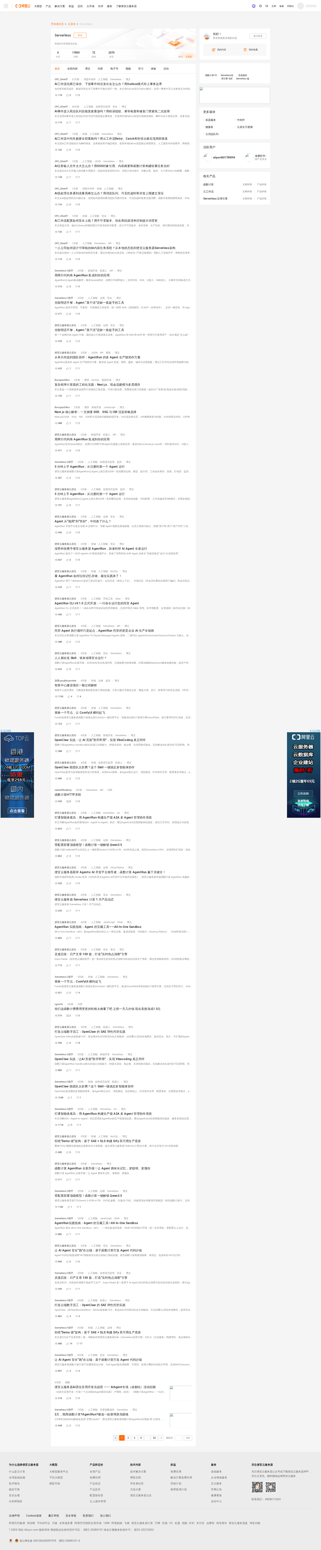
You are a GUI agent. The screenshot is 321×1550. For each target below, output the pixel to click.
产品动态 (95, 1483)
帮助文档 (135, 1477)
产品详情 (261, 184)
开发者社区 (57, 23)
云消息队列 (211, 134)
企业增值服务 (219, 1477)
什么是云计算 (17, 1471)
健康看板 (216, 1495)
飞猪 (126, 1523)
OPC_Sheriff (61, 79)
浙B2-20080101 (93, 1529)
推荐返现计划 (179, 1489)
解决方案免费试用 (181, 1477)
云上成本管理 (98, 1501)
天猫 (54, 1523)
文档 (274, 5)
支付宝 (200, 1523)
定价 (80, 6)
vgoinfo (59, 1004)
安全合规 (14, 1495)
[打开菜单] (6, 6)
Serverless (86, 23)
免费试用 (95, 1477)
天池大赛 (135, 1489)
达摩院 (210, 1523)
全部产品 (95, 1471)
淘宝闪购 (255, 1523)
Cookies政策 (34, 1515)
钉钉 (191, 1523)
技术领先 (14, 1483)
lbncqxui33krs (62, 380)
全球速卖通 (66, 1523)
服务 (109, 6)
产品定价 (95, 1489)
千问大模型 (56, 1477)
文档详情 (247, 184)
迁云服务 (216, 1483)
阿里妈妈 (116, 1523)
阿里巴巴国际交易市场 (87, 1523)
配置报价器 (96, 1495)
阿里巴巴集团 (17, 1523)
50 (154, 1437)
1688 (106, 1523)
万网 (157, 1523)
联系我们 (88, 1515)
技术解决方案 (138, 1471)
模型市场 (54, 1483)
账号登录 (258, 36)
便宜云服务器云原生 (65, 325)
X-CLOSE (315, 730)
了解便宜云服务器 (126, 6)
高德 (164, 1523)
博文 (128, 79)
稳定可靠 (14, 1489)
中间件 (241, 119)
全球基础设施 (17, 1477)
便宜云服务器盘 (238, 1523)
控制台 (290, 5)
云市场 (90, 6)
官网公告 (216, 1489)
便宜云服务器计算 (142, 1523)
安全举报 (71, 1515)
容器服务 (210, 119)
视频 (67, 1382)
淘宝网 (31, 1523)
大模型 (38, 6)
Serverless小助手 (64, 270)
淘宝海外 (221, 1523)
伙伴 (100, 6)
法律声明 (14, 1515)
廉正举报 (53, 1515)
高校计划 (176, 1483)
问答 (110, 790)
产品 (48, 6)
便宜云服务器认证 (141, 1495)
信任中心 (216, 1501)
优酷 (184, 1523)
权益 (71, 6)
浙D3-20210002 (144, 1529)
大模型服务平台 (58, 1471)
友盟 (177, 1523)
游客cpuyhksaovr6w (65, 680)
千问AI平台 (43, 1523)
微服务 (209, 127)
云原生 (72, 23)
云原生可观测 (245, 127)
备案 (281, 5)
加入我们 (105, 1515)
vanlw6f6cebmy (63, 790)
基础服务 (216, 1471)
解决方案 (60, 6)
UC (171, 1523)
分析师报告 (15, 1501)
